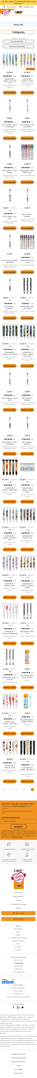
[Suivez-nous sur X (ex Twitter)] (22, 1007)
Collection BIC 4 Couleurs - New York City (9, 81)
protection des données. (17, 837)
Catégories (18, 32)
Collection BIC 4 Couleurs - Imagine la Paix (10, 538)
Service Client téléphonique (27, 860)
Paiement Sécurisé (9, 849)
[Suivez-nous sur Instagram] (18, 1007)
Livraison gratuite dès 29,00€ (28, 849)
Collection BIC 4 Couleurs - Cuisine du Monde (27, 585)
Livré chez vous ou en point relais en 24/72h (9, 860)
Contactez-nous (28, 7)
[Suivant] (32, 789)
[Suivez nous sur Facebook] (13, 1007)
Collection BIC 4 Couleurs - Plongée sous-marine (27, 354)
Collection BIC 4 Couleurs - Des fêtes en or (27, 769)
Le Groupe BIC (11, 7)
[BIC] (18, 12)
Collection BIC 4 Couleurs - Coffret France (27, 490)
